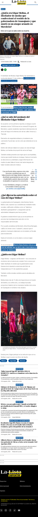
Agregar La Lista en (9, 65)
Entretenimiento (25, 486)
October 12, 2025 (36, 174)
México (3, 9)
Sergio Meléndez (16, 417)
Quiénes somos (5, 499)
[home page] (19, 473)
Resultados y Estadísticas (19, 420)
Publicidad (13, 499)
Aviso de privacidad (22, 499)
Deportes (19, 369)
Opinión (2, 491)
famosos (22, 361)
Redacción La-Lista (17, 381)
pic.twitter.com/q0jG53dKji (15, 189)
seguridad (13, 361)
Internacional (4, 486)
